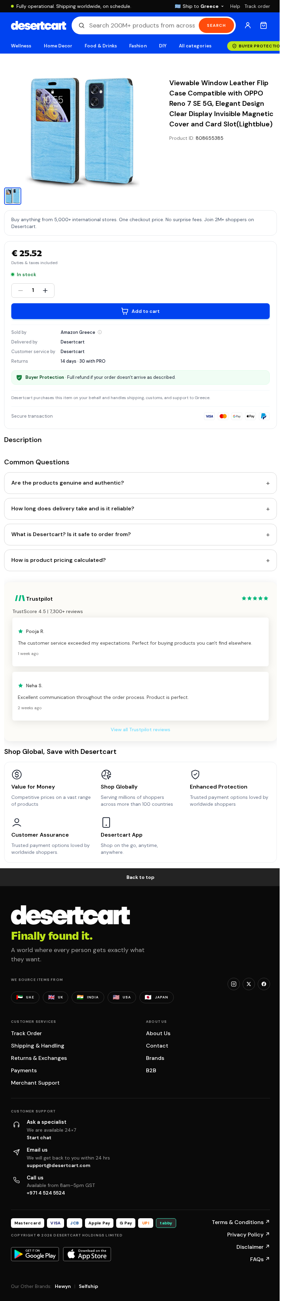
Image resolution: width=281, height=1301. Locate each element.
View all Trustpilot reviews (140, 729)
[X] (249, 984)
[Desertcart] (38, 25)
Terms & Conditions (241, 1222)
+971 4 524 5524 (46, 1193)
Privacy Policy (248, 1234)
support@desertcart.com (58, 1165)
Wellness (21, 46)
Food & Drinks (101, 46)
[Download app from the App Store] (87, 1254)
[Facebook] (264, 984)
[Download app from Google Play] (35, 1254)
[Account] (247, 25)
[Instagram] (234, 984)
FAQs (260, 1259)
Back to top (140, 877)
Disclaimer (253, 1247)
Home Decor (58, 46)
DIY (163, 46)
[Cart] (263, 25)
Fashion (137, 46)
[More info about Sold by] (100, 332)
